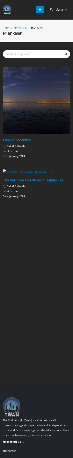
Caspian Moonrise (17, 140)
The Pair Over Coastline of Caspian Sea (33, 180)
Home (6, 28)
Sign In (63, 9)
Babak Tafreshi (16, 145)
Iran (16, 151)
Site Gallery (20, 28)
